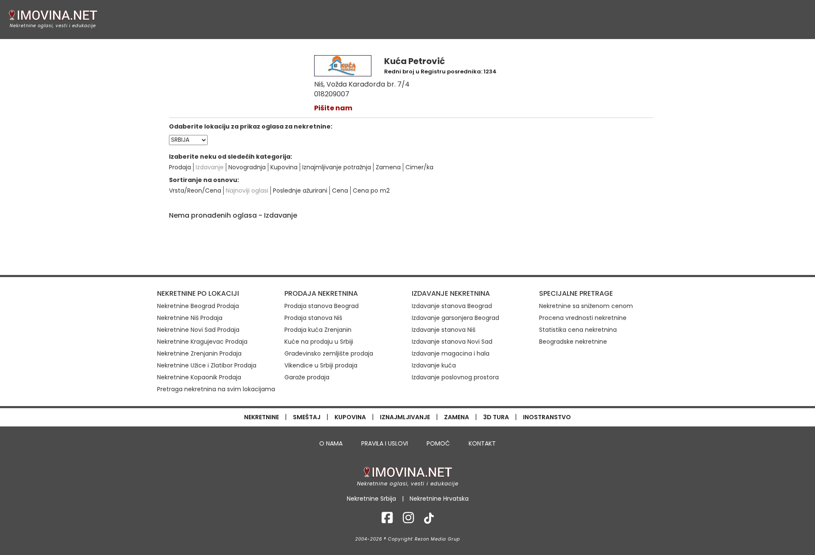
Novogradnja (247, 167)
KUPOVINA (350, 417)
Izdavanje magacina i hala (450, 353)
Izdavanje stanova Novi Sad (452, 341)
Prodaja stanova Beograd (321, 306)
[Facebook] (387, 520)
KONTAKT (482, 443)
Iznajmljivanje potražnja (336, 167)
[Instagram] (408, 520)
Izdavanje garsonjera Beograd (455, 318)
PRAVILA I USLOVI (384, 443)
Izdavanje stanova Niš (443, 329)
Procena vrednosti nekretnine (583, 318)
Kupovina (284, 167)
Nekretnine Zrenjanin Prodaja (199, 353)
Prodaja (180, 167)
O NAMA (331, 443)
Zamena (388, 167)
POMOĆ (438, 443)
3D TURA (496, 417)
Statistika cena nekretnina (578, 329)
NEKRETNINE (261, 417)
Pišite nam (333, 108)
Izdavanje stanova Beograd (452, 306)
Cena (340, 190)
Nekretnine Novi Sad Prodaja (198, 329)
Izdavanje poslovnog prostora (455, 377)
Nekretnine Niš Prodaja (189, 318)
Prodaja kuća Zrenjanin (317, 329)
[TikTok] (429, 520)
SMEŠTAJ (306, 417)
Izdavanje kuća (434, 365)
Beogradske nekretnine (573, 341)
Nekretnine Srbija (371, 498)
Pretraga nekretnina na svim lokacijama (216, 389)
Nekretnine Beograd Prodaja (198, 306)
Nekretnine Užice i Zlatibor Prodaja (206, 365)
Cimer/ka (419, 167)
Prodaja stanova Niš (313, 318)
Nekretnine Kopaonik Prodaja (199, 377)
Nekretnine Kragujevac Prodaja (202, 341)
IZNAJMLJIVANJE (405, 417)
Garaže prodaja (306, 377)
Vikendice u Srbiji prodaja (320, 365)
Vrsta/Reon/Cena (195, 190)
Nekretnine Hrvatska (439, 498)
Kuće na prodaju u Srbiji (318, 341)
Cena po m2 (371, 190)
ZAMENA (456, 417)
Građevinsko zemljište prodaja (328, 353)
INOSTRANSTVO (547, 417)
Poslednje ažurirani (300, 190)
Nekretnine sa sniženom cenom (586, 306)
